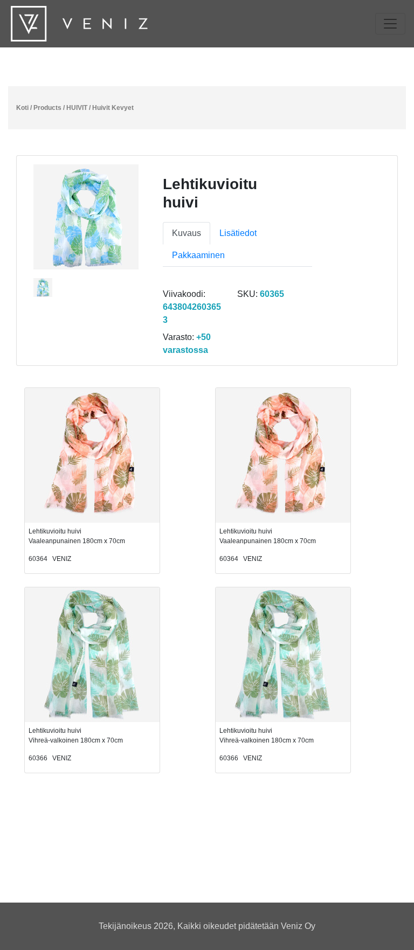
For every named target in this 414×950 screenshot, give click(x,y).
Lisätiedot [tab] (238, 233)
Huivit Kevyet (113, 108)
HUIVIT (76, 108)
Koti (22, 108)
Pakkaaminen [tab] (198, 255)
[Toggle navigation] (390, 23)
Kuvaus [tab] (186, 233)
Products (47, 108)
